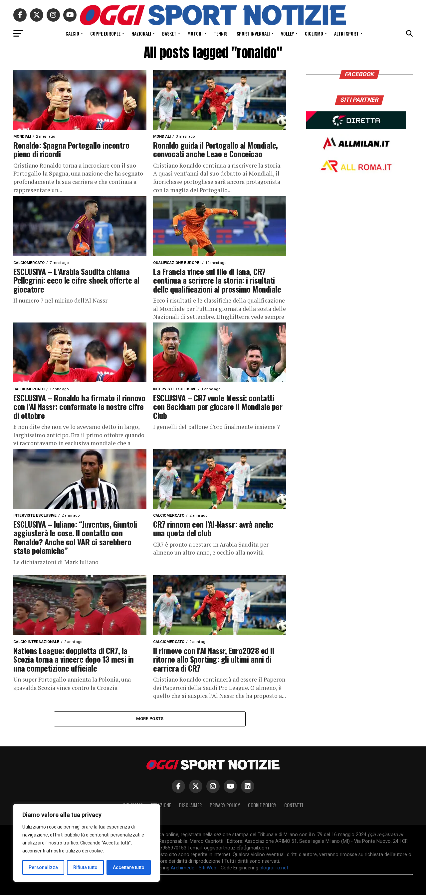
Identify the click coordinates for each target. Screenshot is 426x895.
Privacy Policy (225, 805)
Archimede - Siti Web (193, 868)
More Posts (150, 718)
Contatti (293, 805)
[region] (86, 843)
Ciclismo (314, 33)
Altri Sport (346, 33)
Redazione (161, 805)
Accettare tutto (128, 867)
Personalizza (43, 867)
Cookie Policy (262, 805)
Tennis (220, 33)
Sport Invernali (253, 33)
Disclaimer (190, 805)
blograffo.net (274, 868)
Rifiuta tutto (85, 867)
